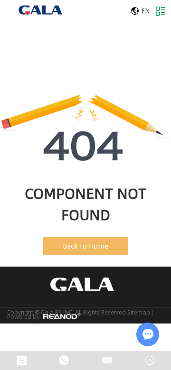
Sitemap (138, 312)
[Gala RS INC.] (40, 10)
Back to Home (85, 245)
